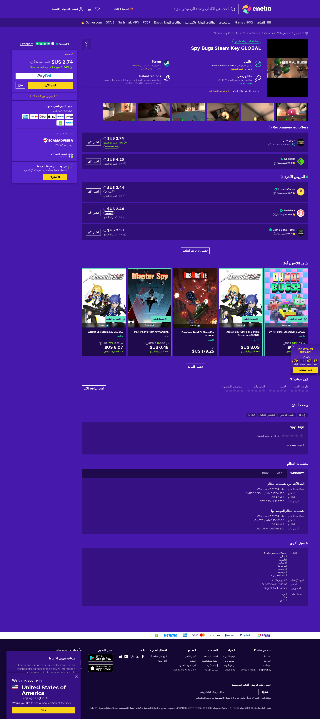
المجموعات (229, 661)
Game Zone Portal (284, 230)
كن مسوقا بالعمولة (187, 665)
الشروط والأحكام (143, 708)
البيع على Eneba (159, 656)
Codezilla (289, 159)
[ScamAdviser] (58, 140)
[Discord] (126, 656)
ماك (285, 597)
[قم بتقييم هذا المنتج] (292, 436)
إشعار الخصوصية (222, 698)
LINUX (265, 473)
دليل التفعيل (146, 69)
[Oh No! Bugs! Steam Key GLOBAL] (286, 293)
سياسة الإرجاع (211, 670)
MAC (279, 473)
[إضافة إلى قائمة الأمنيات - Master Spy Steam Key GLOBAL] (134, 274)
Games (268, 33)
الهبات (193, 661)
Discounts (229, 670)
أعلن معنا (162, 661)
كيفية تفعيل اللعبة (210, 661)
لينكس (283, 600)
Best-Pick (289, 210)
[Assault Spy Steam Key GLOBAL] (104, 293)
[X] (137, 656)
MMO (251, 415)
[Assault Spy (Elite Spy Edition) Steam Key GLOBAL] (240, 293)
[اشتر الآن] (44, 76)
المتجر (297, 33)
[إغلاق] (76, 677)
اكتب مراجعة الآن (94, 388)
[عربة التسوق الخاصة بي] (89, 9)
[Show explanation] (274, 163)
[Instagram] (132, 656)
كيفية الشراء (229, 656)
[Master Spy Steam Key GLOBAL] (149, 293)
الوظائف (267, 665)
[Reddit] (120, 656)
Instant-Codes (286, 189)
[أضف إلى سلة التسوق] (20, 85)
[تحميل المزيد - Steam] (167, 64)
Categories (283, 33)
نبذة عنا (267, 656)
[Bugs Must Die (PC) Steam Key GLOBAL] (195, 293)
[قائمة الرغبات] (97, 9)
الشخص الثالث (267, 415)
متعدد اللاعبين (287, 415)
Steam (136, 65)
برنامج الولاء (229, 665)
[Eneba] (256, 8)
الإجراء (302, 415)
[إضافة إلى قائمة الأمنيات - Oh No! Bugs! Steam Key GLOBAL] (270, 274)
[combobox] (188, 9)
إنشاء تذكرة (212, 665)
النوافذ (283, 594)
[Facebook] (143, 656)
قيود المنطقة (237, 69)
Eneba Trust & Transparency (256, 670)
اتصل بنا (267, 661)
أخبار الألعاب (190, 656)
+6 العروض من (44, 96)
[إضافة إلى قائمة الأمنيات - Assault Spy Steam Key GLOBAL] (88, 274)
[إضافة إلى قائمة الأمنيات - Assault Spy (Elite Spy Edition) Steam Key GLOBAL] (225, 274)
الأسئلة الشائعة (211, 656)
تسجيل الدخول (70, 9)
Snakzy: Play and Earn (184, 670)
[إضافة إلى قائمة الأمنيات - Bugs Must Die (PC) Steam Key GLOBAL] (179, 274)
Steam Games (251, 33)
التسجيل (55, 9)
